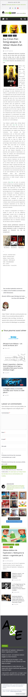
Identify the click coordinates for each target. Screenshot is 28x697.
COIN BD (10, 35)
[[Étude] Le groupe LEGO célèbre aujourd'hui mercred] (22, 504)
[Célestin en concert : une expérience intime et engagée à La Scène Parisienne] (6, 577)
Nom (3, 432)
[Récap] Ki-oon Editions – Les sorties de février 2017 (12, 344)
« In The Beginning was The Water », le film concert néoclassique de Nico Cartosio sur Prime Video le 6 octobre (15, 5)
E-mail (4, 439)
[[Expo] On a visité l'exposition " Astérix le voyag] (5, 495)
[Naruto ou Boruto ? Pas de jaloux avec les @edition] (22, 512)
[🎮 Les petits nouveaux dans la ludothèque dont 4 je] (5, 512)
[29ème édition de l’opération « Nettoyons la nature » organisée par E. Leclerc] (14, 535)
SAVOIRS (17, 544)
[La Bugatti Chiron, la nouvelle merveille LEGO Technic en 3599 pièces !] (14, 379)
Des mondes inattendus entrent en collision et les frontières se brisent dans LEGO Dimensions (14, 290)
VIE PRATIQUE (5, 547)
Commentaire (6, 413)
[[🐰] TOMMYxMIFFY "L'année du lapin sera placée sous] (5, 504)
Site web (4, 446)
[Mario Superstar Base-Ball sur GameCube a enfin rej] (22, 495)
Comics (14, 35)
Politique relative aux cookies (16, 691)
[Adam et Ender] (3, 19)
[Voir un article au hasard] (24, 19)
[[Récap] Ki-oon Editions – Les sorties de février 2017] (14, 335)
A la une (5, 35)
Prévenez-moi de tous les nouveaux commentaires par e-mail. (11, 456)
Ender (12, 51)
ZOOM (11, 547)
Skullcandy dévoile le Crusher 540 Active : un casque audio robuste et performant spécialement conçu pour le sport (18, 599)
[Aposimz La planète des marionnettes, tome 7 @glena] (14, 512)
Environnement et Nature (8, 544)
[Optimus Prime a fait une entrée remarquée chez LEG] (14, 504)
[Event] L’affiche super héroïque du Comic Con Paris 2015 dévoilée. (13, 297)
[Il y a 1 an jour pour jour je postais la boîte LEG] (14, 495)
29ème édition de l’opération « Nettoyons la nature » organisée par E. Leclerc (13, 554)
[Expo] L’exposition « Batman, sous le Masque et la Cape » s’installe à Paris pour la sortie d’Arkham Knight (13, 367)
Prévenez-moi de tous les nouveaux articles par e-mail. (13, 463)
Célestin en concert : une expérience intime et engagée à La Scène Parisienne (18, 576)
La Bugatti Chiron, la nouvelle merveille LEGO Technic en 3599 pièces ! (13, 390)
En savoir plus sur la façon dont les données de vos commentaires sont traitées (14, 474)
